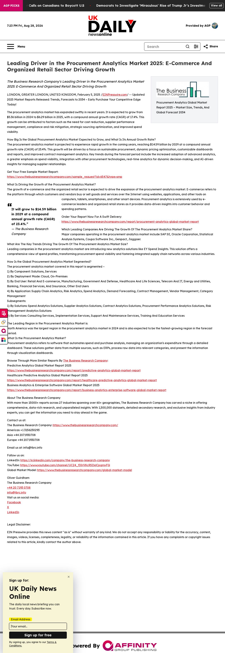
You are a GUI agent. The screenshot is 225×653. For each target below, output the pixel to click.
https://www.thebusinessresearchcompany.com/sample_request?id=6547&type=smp (64, 176)
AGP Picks (11, 5)
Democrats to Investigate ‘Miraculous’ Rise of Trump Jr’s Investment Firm (156, 6)
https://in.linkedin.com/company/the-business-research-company (65, 460)
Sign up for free (38, 635)
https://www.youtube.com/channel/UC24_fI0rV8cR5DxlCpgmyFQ (65, 465)
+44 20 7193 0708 (19, 487)
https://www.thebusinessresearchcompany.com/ (85, 425)
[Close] (68, 576)
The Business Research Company (85, 360)
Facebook (14, 502)
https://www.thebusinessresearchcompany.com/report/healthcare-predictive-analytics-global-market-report (82, 380)
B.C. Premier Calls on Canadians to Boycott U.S (46, 6)
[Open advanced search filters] (196, 46)
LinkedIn (13, 512)
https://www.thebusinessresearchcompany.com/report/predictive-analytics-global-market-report (74, 370)
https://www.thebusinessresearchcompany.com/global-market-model (84, 470)
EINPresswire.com (114, 94)
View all (216, 5)
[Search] (187, 46)
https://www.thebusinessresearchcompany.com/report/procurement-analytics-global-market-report (130, 221)
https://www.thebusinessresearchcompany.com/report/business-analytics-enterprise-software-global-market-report (86, 390)
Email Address (20, 619)
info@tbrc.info (16, 492)
